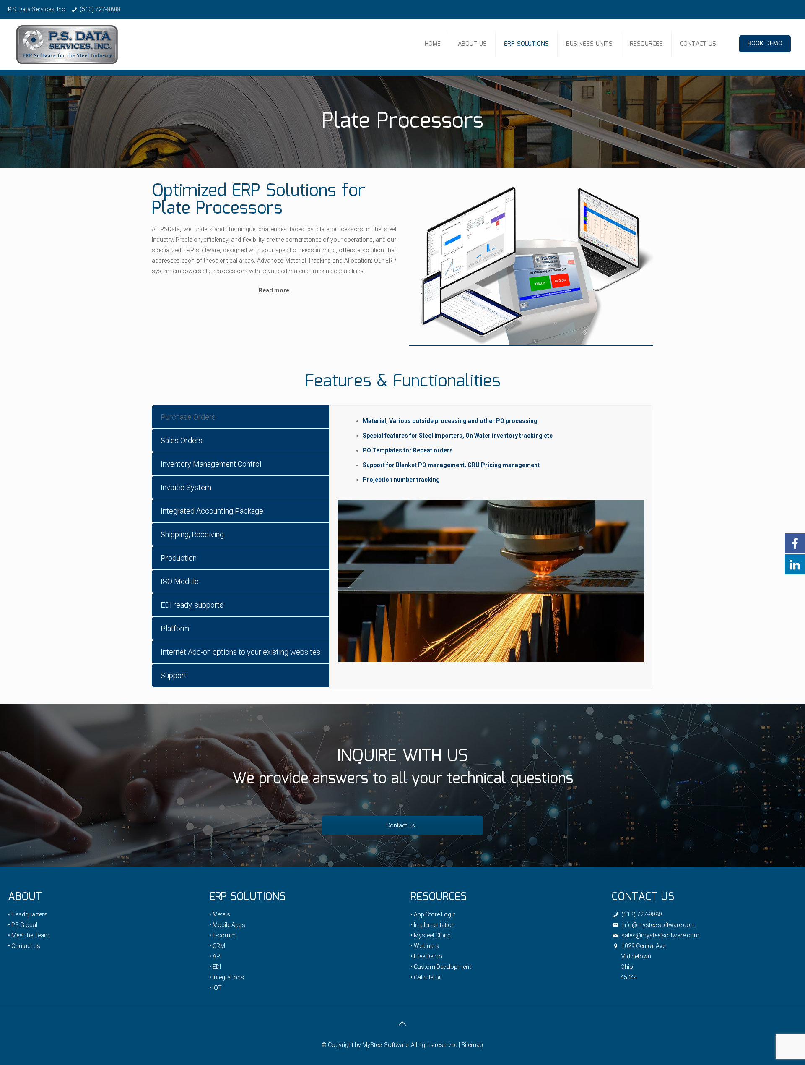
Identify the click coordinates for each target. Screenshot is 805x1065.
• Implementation (432, 924)
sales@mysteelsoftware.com (659, 935)
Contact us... (402, 825)
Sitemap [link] (472, 1045)
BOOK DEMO (765, 44)
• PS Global (22, 924)
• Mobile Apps (227, 924)
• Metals (219, 914)
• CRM (217, 945)
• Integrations (226, 977)
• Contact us (24, 945)
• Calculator (425, 977)
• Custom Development (440, 966)
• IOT (215, 987)
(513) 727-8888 (100, 9)
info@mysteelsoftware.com (658, 924)
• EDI (215, 966)
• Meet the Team (28, 935)
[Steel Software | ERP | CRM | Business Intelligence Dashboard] (67, 44)
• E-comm (222, 935)
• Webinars (424, 945)
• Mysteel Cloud (430, 935)
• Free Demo (426, 956)
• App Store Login (433, 914)
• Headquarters (27, 914)
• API (215, 956)
